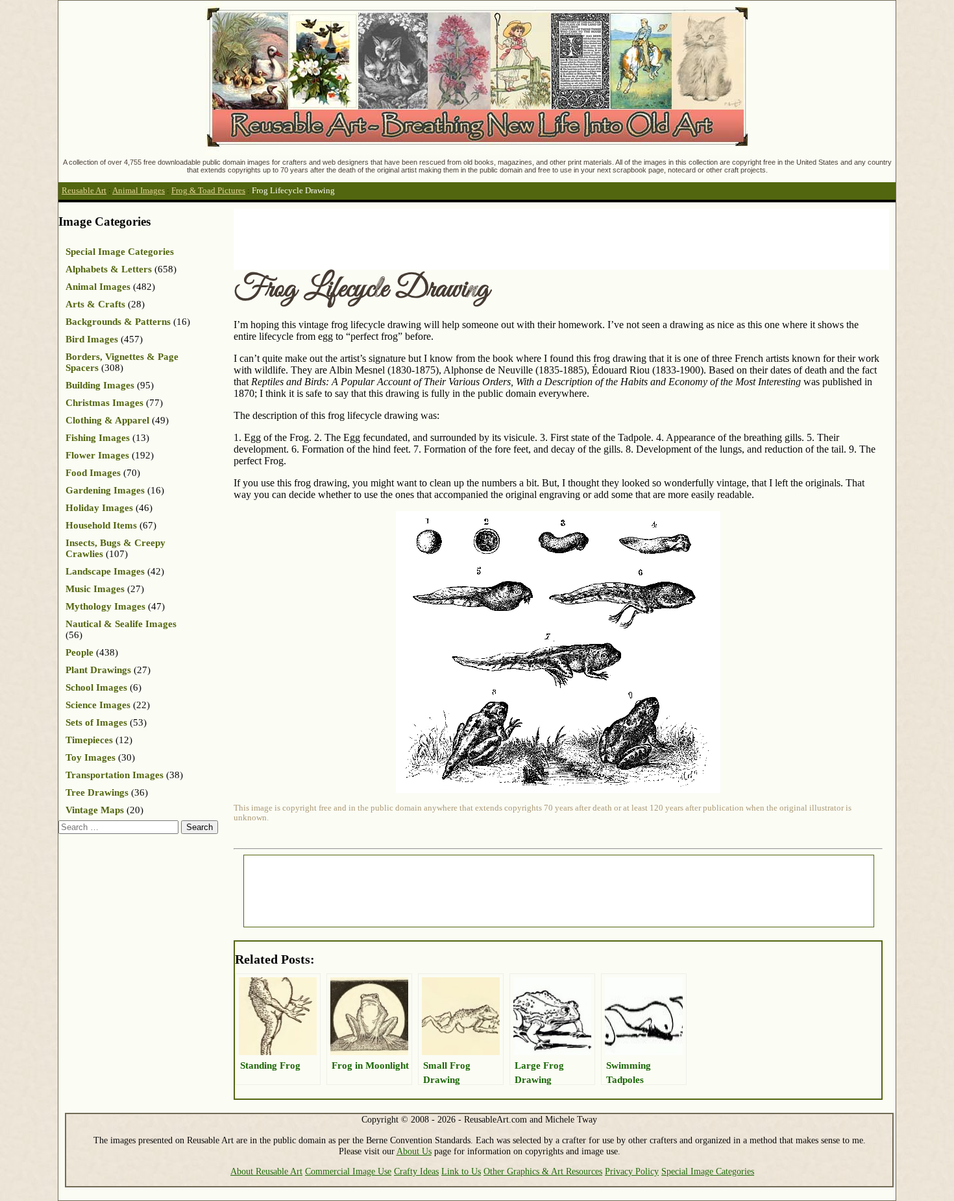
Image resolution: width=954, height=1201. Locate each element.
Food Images (93, 473)
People (79, 652)
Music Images (95, 589)
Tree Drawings (97, 792)
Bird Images (92, 339)
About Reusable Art (266, 1171)
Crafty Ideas (416, 1171)
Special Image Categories (120, 251)
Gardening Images (105, 490)
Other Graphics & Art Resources (542, 1171)
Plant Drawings (98, 670)
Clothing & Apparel (107, 420)
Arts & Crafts (95, 304)
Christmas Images (104, 403)
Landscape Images (105, 571)
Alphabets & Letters (109, 269)
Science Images (98, 705)
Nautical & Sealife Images (121, 624)
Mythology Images (105, 606)
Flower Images (97, 455)
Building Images (100, 385)
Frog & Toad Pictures (208, 190)
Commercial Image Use (348, 1171)
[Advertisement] (470, 238)
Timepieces (89, 740)
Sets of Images (96, 722)
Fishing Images (98, 438)
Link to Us (461, 1171)
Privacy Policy (632, 1171)
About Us (414, 1151)
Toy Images (91, 757)
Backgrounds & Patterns (118, 321)
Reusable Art (84, 190)
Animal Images (138, 190)
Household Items (101, 525)
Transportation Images (115, 775)
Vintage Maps (95, 810)
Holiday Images (99, 508)
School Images (96, 687)
